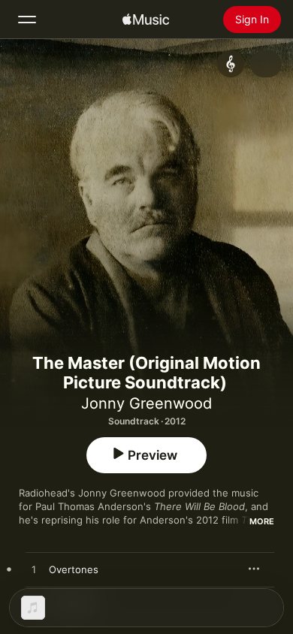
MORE (261, 521)
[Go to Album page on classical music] (230, 63)
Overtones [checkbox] (73, 569)
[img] (145, 19)
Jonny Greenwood (146, 403)
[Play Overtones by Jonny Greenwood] (34, 570)
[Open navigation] (27, 19)
